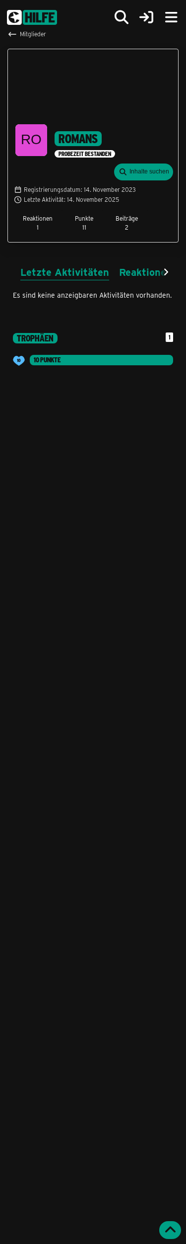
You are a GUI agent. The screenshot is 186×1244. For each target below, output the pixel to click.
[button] (143, 172)
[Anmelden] (146, 17)
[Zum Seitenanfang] (170, 1230)
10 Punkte (47, 360)
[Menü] (171, 17)
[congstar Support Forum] (32, 17)
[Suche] (121, 17)
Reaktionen (145, 271)
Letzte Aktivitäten (64, 271)
